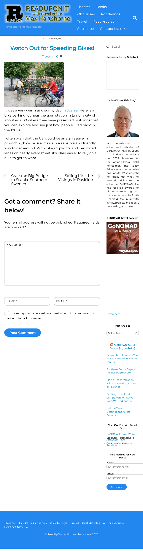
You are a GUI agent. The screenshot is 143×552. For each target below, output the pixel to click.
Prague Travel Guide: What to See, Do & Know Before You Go (123, 358)
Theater (83, 7)
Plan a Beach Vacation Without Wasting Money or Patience (121, 383)
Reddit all (112, 445)
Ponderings (110, 14)
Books (101, 7)
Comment (15, 245)
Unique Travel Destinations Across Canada (118, 412)
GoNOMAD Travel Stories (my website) (122, 347)
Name (12, 301)
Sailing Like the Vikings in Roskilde (75, 178)
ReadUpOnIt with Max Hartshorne (69, 534)
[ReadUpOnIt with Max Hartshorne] (38, 21)
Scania (72, 110)
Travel (82, 21)
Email (61, 301)
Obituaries (86, 14)
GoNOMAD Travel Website (122, 433)
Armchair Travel (116, 439)
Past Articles (103, 21)
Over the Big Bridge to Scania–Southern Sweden (29, 179)
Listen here (113, 313)
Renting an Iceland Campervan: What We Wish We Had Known (120, 397)
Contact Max (110, 29)
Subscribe (85, 29)
